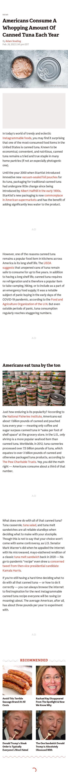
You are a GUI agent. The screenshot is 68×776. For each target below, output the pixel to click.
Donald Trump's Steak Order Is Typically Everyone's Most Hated (15, 747)
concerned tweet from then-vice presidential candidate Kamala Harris (33, 566)
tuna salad (29, 525)
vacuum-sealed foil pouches (40, 177)
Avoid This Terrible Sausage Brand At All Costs (14, 702)
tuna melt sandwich (26, 557)
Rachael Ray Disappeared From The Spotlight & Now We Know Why (50, 702)
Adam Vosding (13, 41)
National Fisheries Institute (24, 416)
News (5, 15)
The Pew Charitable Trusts (19, 462)
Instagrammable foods (17, 138)
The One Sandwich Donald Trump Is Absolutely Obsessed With (50, 747)
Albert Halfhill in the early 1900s (41, 191)
